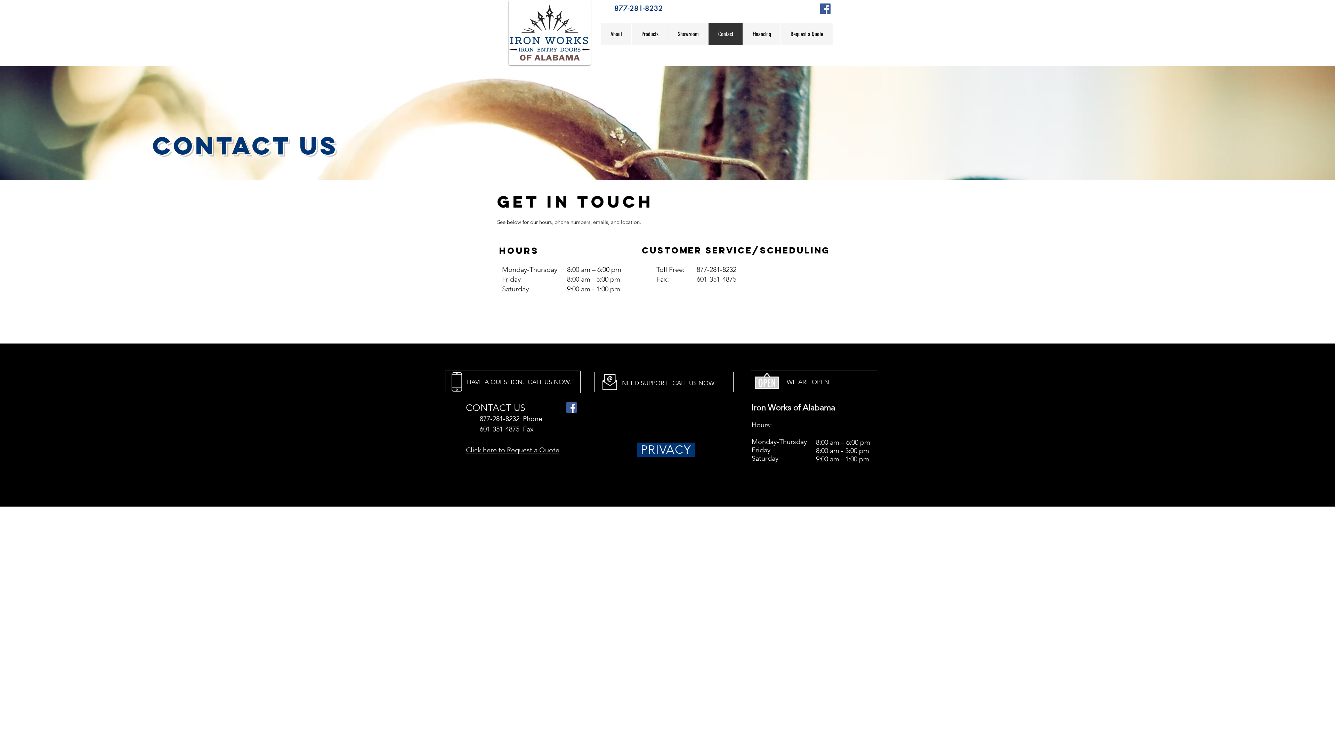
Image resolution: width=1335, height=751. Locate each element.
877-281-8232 (638, 8)
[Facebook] (825, 8)
